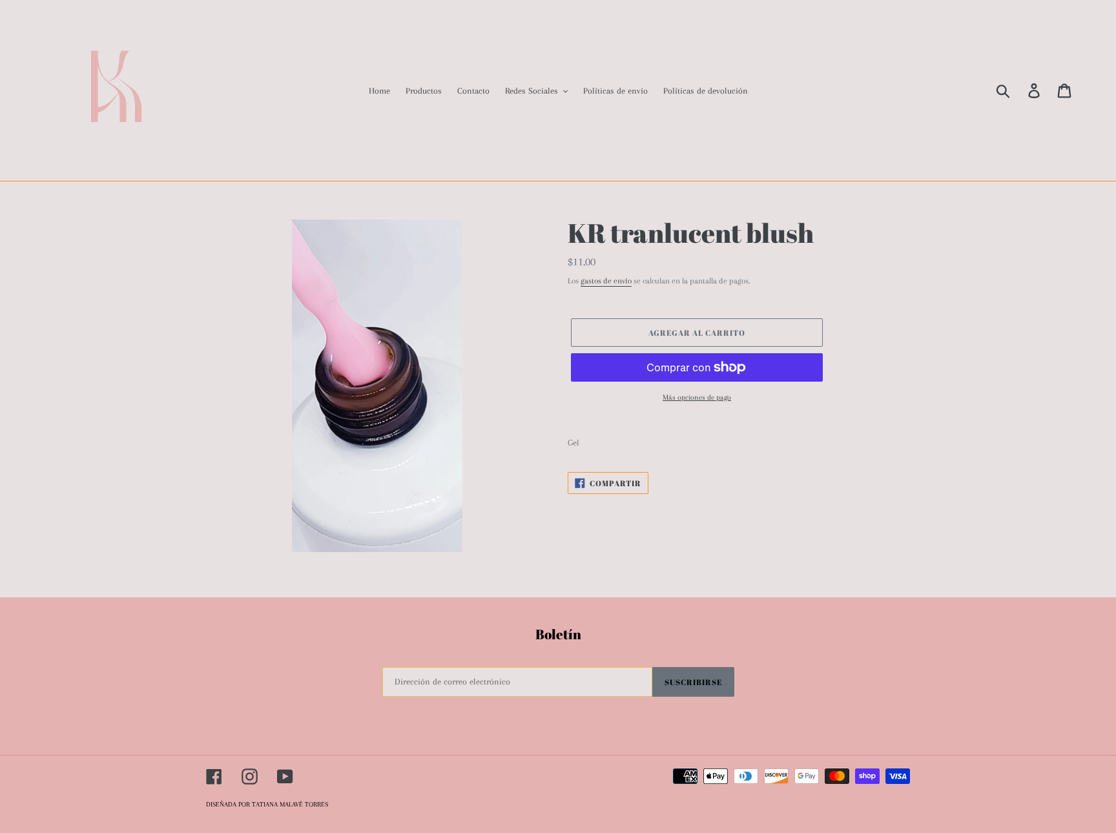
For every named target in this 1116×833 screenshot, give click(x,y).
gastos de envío (606, 280)
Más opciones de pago (697, 397)
